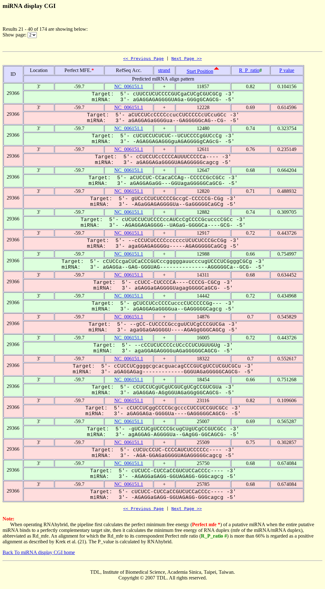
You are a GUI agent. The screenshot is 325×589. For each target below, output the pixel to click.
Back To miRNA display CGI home (39, 552)
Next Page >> (186, 58)
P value (286, 70)
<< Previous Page (143, 58)
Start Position (200, 71)
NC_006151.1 (128, 86)
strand (164, 70)
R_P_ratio (249, 70)
